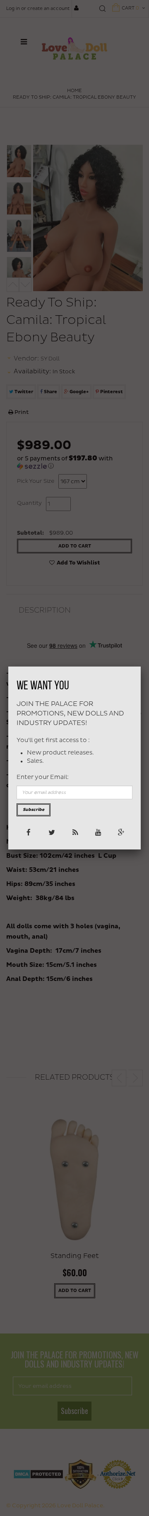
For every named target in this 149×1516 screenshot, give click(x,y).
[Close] (140, 666)
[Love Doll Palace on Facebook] (28, 832)
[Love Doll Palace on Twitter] (51, 832)
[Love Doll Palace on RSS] (74, 832)
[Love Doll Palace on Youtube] (97, 832)
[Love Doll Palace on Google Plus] (121, 832)
